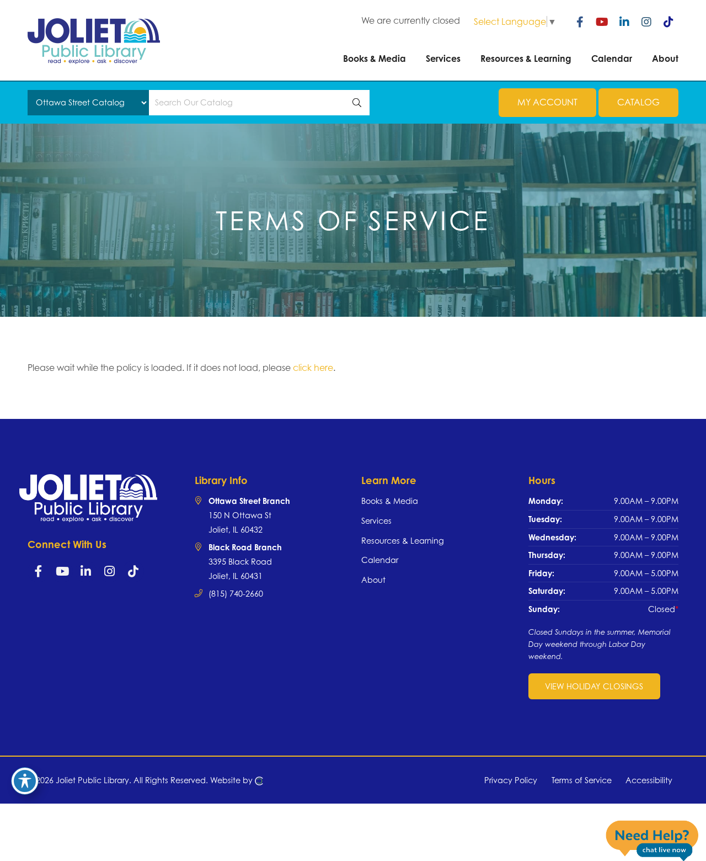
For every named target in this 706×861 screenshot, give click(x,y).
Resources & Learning (402, 540)
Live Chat (652, 840)
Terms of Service (582, 780)
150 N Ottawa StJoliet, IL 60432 (249, 515)
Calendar (379, 560)
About (373, 579)
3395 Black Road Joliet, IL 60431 (245, 561)
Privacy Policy (510, 780)
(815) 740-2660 (235, 593)
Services (376, 520)
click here (313, 367)
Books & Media (389, 501)
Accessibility (648, 780)
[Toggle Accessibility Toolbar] (25, 781)
